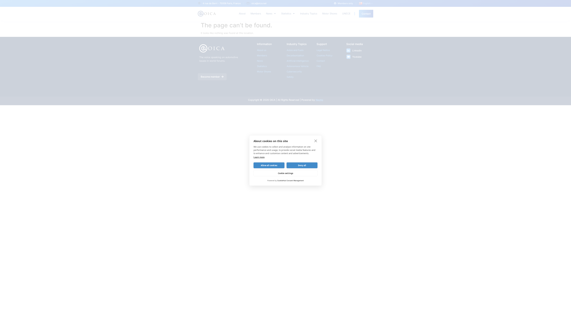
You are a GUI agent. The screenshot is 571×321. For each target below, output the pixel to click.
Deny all (302, 165)
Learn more (259, 157)
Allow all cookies (269, 165)
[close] (315, 140)
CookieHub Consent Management (290, 181)
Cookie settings (285, 173)
